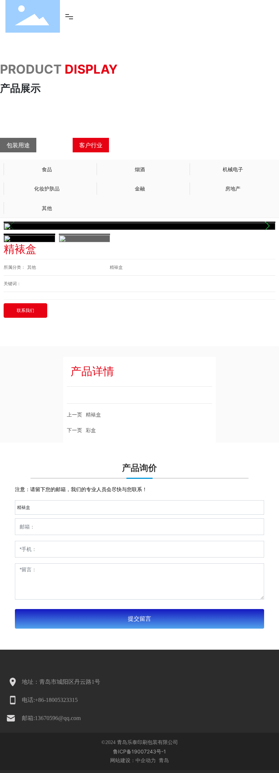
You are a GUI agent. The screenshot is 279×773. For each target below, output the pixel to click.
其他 (47, 208)
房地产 (232, 188)
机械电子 (233, 169)
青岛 (163, 760)
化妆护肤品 (47, 188)
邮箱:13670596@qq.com (51, 718)
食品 (47, 169)
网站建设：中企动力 (133, 760)
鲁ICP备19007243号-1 (139, 751)
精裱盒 (116, 267)
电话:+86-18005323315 (50, 700)
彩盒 (91, 430)
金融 (140, 188)
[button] (267, 226)
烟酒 (140, 169)
